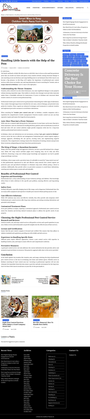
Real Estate (69, 7)
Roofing (85, 65)
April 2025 (27, 372)
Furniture (53, 1)
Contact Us (79, 7)
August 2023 (27, 396)
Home (28, 7)
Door (65, 56)
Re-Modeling (74, 1)
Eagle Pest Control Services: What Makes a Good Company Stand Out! (14, 324)
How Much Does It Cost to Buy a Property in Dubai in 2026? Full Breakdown (10, 363)
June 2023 (26, 400)
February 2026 (28, 360)
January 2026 (27, 362)
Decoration (80, 54)
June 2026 (26, 355)
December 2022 (28, 409)
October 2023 (27, 392)
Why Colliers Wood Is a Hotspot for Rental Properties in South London (10, 380)
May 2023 (26, 402)
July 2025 (26, 366)
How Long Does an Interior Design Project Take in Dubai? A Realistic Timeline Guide (11, 374)
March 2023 (27, 406)
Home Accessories (68, 58)
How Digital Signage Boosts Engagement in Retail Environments (9, 356)
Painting (84, 61)
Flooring (71, 56)
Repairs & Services (84, 1)
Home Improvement (37, 1)
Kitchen (60, 7)
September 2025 (28, 364)
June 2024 (26, 381)
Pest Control (5, 56)
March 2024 (27, 387)
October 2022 (27, 411)
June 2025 (26, 368)
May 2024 (26, 383)
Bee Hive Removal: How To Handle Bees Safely (43, 323)
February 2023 (28, 408)
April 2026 (27, 356)
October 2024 (27, 377)
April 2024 (27, 385)
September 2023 (28, 394)
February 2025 (28, 375)
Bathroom (66, 54)
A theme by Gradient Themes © (45, 416)
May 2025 (26, 370)
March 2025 (27, 373)
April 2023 (27, 404)
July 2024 (26, 379)
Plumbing (46, 1)
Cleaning (73, 54)
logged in (11, 341)
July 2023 (26, 398)
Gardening (60, 1)
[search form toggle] (87, 7)
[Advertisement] (74, 139)
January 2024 (27, 389)
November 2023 (28, 391)
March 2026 (27, 358)
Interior (65, 61)
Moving (67, 1)
